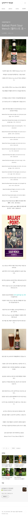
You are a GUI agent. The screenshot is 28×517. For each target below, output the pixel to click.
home (3, 9)
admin (10, 9)
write (17, 9)
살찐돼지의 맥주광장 (7, 3)
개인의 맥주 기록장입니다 (7, 493)
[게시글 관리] (8, 448)
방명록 (24, 9)
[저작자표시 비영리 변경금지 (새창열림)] (18, 448)
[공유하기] (6, 448)
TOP (25, 512)
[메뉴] (25, 3)
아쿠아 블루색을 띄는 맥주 (20, 295)
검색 (22, 3)
